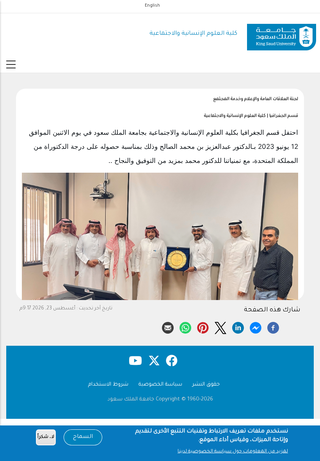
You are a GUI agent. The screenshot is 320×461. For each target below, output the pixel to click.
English (152, 6)
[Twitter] (220, 326)
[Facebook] (273, 326)
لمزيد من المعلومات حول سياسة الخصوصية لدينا (233, 451)
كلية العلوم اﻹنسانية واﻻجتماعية (193, 33)
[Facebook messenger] (255, 326)
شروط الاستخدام (108, 385)
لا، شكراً (45, 437)
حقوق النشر (206, 385)
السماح (83, 437)
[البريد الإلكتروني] (168, 326)
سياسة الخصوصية (160, 385)
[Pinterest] (203, 326)
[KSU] (281, 34)
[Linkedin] (238, 326)
